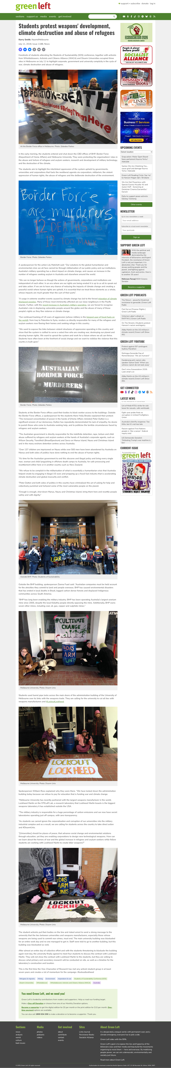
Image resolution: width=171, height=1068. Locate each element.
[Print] (34, 49)
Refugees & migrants (27, 979)
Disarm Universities (27, 983)
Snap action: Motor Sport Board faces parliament (135, 158)
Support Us (32, 16)
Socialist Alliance (86, 1037)
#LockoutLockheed (55, 701)
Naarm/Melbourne (40, 39)
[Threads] (147, 392)
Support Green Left (132, 245)
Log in (152, 3)
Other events (136, 204)
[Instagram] (136, 392)
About (60, 1032)
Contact (61, 1037)
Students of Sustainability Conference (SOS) (90, 979)
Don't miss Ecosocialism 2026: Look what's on (135, 370)
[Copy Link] (43, 49)
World (18, 1037)
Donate (145, 3)
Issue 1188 (37, 44)
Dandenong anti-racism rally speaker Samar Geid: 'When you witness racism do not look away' (135, 362)
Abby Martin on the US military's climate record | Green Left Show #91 (135, 332)
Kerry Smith (25, 39)
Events (52, 16)
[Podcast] (126, 392)
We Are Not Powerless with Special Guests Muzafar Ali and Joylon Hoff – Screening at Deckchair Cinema (135, 186)
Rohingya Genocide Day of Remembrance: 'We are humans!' (135, 354)
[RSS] (151, 392)
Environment (50, 979)
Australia (96, 983)
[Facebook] (25, 49)
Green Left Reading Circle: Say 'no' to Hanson (136, 176)
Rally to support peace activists (135, 196)
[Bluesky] (29, 49)
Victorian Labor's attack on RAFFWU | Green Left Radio (134, 317)
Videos (39, 1037)
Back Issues (20, 1043)
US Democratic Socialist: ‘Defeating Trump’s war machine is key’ (136, 431)
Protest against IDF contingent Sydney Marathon (134, 347)
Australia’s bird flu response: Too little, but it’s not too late (135, 413)
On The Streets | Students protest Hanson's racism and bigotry (136, 324)
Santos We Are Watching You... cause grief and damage (135, 167)
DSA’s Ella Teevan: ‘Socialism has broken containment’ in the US (136, 439)
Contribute (62, 1034)
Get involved (64, 16)
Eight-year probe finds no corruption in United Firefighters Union (135, 406)
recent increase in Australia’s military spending (64, 305)
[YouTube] (122, 392)
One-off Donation (35, 1003)
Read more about (112, 1060)
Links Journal (84, 1032)
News (47, 44)
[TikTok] (132, 392)
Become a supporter (30, 1007)
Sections (20, 16)
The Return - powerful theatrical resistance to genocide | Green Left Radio (136, 302)
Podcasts (40, 1034)
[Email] (39, 49)
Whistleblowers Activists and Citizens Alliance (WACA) (70, 983)
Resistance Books (86, 1034)
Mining (40, 979)
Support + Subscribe (130, 3)
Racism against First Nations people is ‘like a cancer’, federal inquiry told (135, 422)
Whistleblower (42, 983)
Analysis (19, 1034)
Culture (19, 1040)
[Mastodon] (20, 49)
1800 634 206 (42, 1014)
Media (43, 16)
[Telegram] (139, 392)
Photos (40, 1032)
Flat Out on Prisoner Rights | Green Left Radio (134, 310)
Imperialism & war (64, 979)
